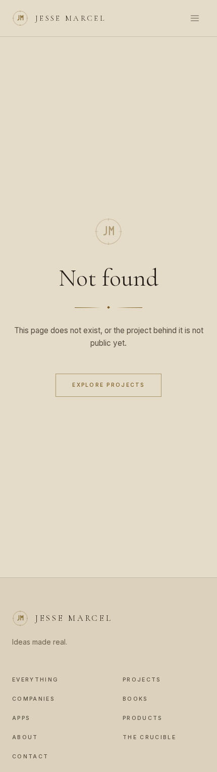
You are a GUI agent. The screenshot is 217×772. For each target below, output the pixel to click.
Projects (142, 679)
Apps (21, 718)
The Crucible (149, 737)
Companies (33, 699)
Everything (35, 679)
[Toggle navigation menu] (195, 18)
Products (143, 718)
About (25, 737)
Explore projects (108, 385)
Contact (30, 756)
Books (135, 699)
